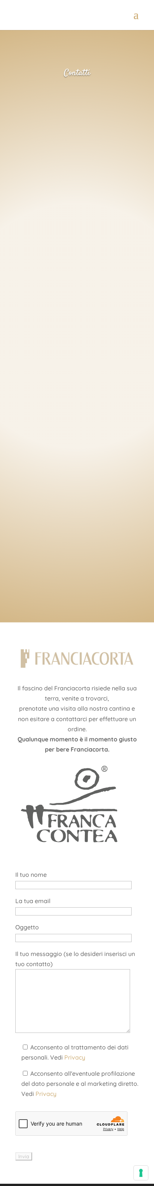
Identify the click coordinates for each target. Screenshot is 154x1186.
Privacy (74, 1057)
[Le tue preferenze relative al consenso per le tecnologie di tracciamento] (141, 1173)
